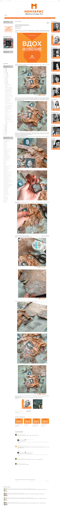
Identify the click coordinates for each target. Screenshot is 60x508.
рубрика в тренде (6, 171)
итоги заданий (6, 159)
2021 (5, 70)
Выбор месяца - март (7, 84)
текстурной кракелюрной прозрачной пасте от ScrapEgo (36, 235)
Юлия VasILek (23, 30)
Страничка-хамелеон (7, 99)
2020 (5, 71)
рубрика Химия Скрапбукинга (8, 185)
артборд (5, 143)
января (6, 123)
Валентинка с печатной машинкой (8, 115)
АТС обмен (5, 144)
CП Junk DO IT (6, 199)
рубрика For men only (7, 186)
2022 (5, 69)
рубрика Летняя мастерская (7, 175)
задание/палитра (6, 153)
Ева (17, 458)
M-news (6, 113)
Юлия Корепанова (22, 439)
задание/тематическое (7, 156)
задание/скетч (6, 154)
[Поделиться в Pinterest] (30, 411)
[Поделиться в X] (28, 411)
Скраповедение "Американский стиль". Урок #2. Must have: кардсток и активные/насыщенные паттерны (21, 488)
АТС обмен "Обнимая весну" (8, 89)
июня (5, 79)
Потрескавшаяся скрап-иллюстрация (8, 101)
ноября (6, 73)
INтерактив (5, 201)
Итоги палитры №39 (7, 102)
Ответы (19, 450)
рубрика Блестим (6, 170)
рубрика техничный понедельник (8, 184)
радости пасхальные (7, 168)
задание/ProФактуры (7, 157)
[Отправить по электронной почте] (26, 411)
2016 (5, 128)
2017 (5, 127)
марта (6, 82)
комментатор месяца (7, 160)
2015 (5, 129)
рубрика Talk (5, 169)
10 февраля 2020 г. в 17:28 (29, 452)
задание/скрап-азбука (7, 155)
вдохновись (19, 412)
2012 (5, 132)
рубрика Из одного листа (7, 174)
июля (5, 78)
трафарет (18, 236)
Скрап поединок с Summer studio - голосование (8, 94)
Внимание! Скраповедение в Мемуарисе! (13, 502)
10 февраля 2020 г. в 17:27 (29, 439)
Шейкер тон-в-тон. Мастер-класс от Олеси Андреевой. (9, 87)
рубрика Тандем (6, 183)
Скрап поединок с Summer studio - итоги (8, 92)
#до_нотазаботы (6, 140)
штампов (26, 301)
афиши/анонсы (6, 145)
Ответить (18, 436)
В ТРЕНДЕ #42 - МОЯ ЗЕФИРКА (9, 95)
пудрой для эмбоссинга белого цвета (35, 236)
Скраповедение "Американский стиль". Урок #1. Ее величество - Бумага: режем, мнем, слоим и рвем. (21, 497)
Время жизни (6, 110)
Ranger (16, 137)
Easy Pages (5, 200)
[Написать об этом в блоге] (27, 411)
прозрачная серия (6, 167)
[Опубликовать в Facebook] (29, 411)
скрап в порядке (6, 188)
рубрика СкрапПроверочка (7, 182)
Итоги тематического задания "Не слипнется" (9, 112)
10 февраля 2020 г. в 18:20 (22, 458)
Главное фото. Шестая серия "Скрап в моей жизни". (9, 105)
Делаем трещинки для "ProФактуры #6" (8, 118)
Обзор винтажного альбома (8, 98)
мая (5, 80)
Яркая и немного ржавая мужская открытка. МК (8, 107)
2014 (5, 130)
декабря (6, 72)
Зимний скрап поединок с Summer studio (8, 109)
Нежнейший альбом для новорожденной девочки (8, 90)
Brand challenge (6, 198)
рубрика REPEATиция (7, 187)
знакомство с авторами (7, 158)
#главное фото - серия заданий (8, 139)
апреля (6, 81)
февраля (6, 83)
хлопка (27, 136)
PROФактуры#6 (17, 31)
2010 (5, 133)
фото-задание (6, 197)
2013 (5, 131)
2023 (5, 68)
